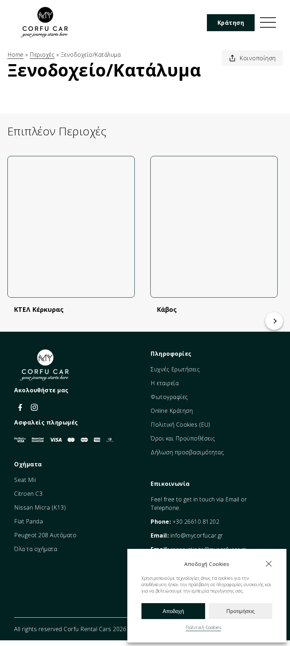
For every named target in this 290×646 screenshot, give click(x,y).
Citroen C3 (28, 494)
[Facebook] (21, 407)
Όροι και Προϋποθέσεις (183, 438)
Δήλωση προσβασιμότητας (187, 452)
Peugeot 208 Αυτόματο (45, 535)
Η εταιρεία (165, 383)
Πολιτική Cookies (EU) (180, 424)
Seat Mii (25, 480)
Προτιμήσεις (240, 611)
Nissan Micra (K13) (40, 507)
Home (15, 54)
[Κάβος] (214, 226)
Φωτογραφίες (169, 397)
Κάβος (167, 309)
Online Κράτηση (172, 411)
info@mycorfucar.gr (196, 535)
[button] (268, 563)
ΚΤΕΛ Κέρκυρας (39, 309)
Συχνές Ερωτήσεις (175, 369)
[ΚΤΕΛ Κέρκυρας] (71, 226)
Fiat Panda (28, 521)
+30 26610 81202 (196, 522)
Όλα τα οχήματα (35, 549)
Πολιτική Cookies (203, 627)
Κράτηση (231, 23)
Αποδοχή (173, 611)
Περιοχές (42, 54)
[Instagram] (34, 407)
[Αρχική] (46, 39)
